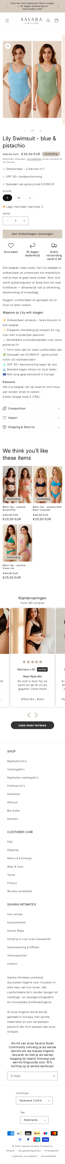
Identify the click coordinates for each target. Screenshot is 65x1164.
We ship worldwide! (19, 891)
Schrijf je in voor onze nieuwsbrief (29, 939)
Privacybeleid (51, 1150)
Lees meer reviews (32, 725)
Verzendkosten (34, 159)
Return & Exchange (19, 858)
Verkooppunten (17, 955)
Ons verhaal (15, 914)
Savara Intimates (31, 1146)
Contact (12, 963)
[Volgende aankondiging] (58, 6)
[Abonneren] (54, 1076)
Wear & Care (15, 866)
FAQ (10, 841)
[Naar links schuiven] (25, 131)
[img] (32, 662)
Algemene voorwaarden (24, 1156)
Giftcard (12, 802)
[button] (7, 21)
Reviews (12, 818)
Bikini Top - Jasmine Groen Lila (14, 567)
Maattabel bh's (17, 761)
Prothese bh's (16, 785)
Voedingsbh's (16, 769)
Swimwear (13, 793)
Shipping (13, 849)
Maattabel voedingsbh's (22, 777)
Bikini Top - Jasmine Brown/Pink (14, 508)
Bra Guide (13, 810)
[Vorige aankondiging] (7, 6)
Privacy (12, 882)
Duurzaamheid (16, 922)
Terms (11, 874)
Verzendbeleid (48, 1156)
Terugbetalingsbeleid (29, 1150)
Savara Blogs (15, 930)
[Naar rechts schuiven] (40, 131)
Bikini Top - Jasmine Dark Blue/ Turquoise (47, 508)
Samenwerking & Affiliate (23, 947)
